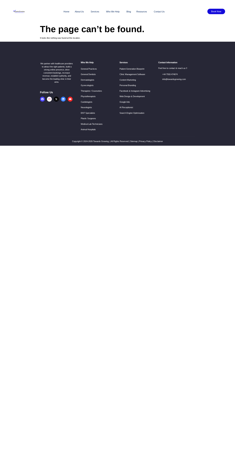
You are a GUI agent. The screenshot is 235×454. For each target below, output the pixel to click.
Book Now (216, 11)
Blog (128, 11)
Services (95, 11)
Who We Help (113, 11)
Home (66, 11)
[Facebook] (42, 99)
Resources (141, 11)
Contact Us (159, 11)
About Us (79, 11)
